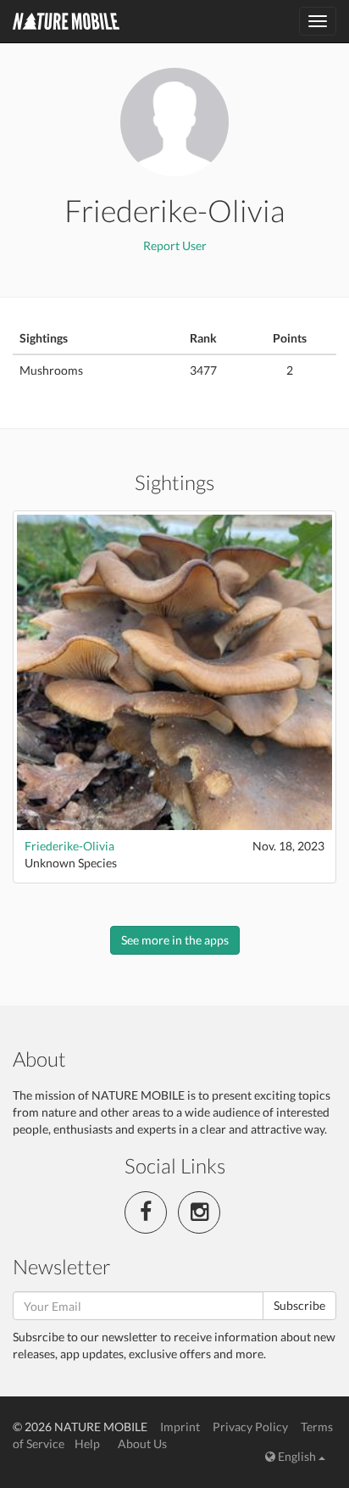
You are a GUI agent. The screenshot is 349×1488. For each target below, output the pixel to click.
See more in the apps (175, 940)
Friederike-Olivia (69, 846)
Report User (175, 245)
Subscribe (299, 1305)
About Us (142, 1443)
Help (87, 1443)
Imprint (180, 1426)
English (297, 1456)
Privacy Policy (250, 1426)
